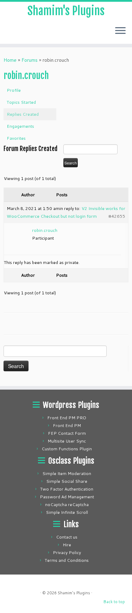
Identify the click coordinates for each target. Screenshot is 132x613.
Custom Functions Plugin (67, 449)
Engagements (20, 126)
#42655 (116, 216)
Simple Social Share (66, 481)
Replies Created (23, 114)
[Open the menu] (120, 31)
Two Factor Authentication (66, 489)
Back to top (114, 602)
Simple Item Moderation (66, 473)
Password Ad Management (67, 497)
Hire (67, 545)
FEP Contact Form (67, 433)
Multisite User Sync (67, 441)
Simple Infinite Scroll (67, 512)
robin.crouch (26, 75)
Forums (29, 60)
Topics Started (21, 102)
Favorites (16, 138)
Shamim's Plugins (66, 11)
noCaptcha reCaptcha (67, 504)
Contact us (66, 537)
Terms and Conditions (67, 560)
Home (10, 60)
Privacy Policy (67, 552)
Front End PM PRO (66, 418)
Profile (14, 90)
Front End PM (67, 425)
